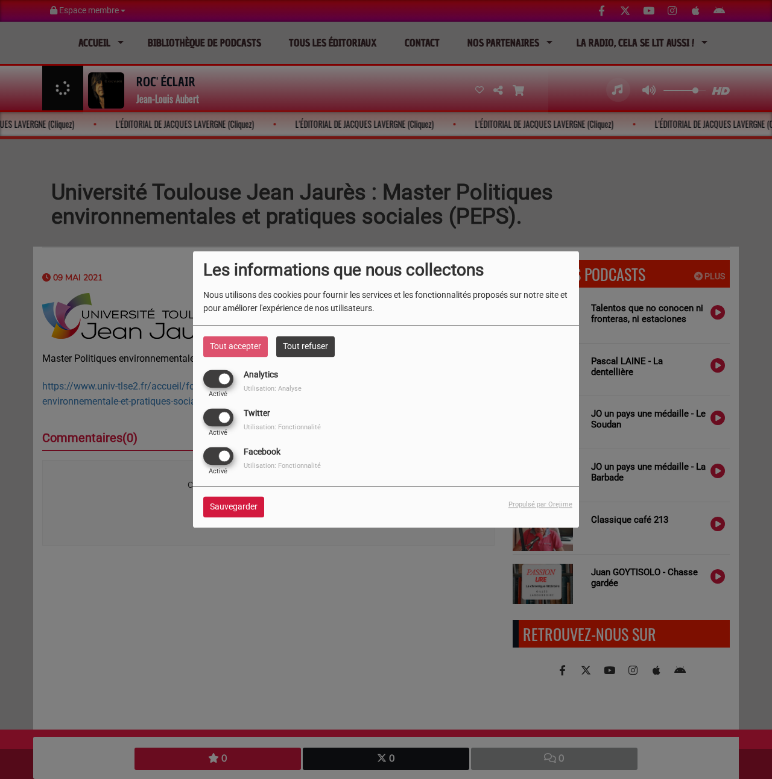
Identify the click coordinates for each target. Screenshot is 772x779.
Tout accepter (235, 346)
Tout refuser (305, 346)
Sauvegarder (234, 507)
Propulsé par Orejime (540, 505)
